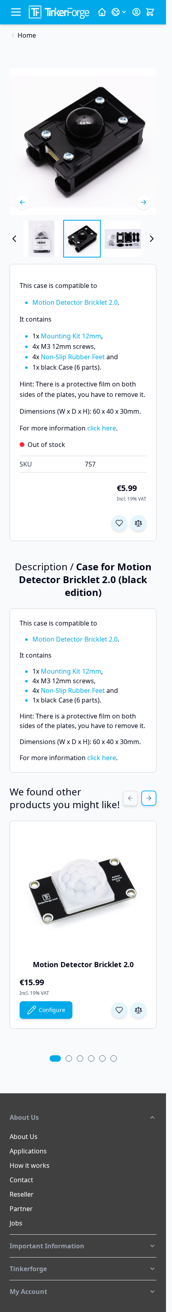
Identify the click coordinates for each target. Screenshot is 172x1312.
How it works (30, 1165)
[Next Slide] (148, 798)
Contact (21, 1179)
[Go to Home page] (59, 12)
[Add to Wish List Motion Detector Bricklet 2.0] (119, 1010)
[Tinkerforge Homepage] (102, 12)
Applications (28, 1151)
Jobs (16, 1223)
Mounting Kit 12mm (71, 336)
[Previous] (22, 202)
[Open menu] (16, 12)
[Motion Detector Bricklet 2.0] (83, 891)
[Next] (143, 202)
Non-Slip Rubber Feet (73, 356)
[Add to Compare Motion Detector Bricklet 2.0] (138, 1010)
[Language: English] (119, 12)
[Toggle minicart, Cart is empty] (150, 12)
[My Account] (136, 12)
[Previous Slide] (130, 798)
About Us (24, 1136)
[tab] (55, 1058)
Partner (21, 1208)
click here (101, 428)
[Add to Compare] (138, 523)
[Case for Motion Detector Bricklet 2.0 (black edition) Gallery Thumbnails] (83, 239)
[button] (83, 1117)
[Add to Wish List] (119, 523)
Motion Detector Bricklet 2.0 (75, 302)
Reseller (22, 1194)
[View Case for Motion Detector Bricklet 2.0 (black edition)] (41, 239)
